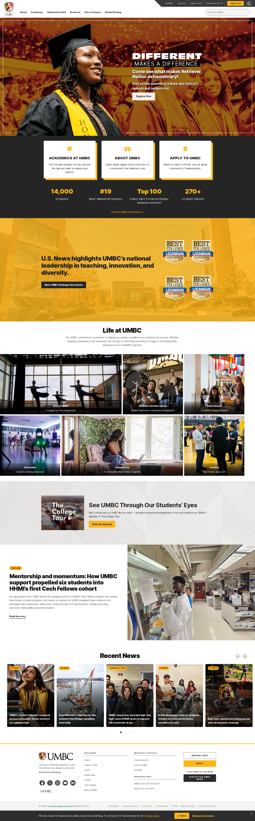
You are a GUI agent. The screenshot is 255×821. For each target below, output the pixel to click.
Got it (183, 816)
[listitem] (30, 695)
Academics (37, 12)
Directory (182, 3)
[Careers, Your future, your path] (214, 446)
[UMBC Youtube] (65, 783)
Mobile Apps (89, 775)
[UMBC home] (6, 9)
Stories (87, 780)
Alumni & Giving (113, 12)
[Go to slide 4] (134, 732)
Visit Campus (90, 785)
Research (75, 12)
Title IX (175, 806)
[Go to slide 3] (129, 732)
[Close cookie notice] (251, 814)
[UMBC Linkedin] (73, 783)
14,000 (62, 191)
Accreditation (114, 806)
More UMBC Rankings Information (64, 284)
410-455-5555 (153, 783)
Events (87, 770)
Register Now (143, 96)
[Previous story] (238, 656)
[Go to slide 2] (125, 732)
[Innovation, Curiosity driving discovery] (30, 446)
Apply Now (235, 3)
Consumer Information (207, 806)
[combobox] (227, 12)
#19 (105, 191)
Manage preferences (203, 816)
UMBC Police (139, 783)
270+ (193, 191)
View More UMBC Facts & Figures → (127, 212)
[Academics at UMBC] (69, 159)
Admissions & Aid (56, 12)
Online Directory (141, 760)
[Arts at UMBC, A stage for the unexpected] (61, 384)
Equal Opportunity (131, 806)
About (23, 12)
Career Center (91, 765)
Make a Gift (196, 3)
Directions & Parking (50, 772)
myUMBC (169, 3)
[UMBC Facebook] (42, 783)
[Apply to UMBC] (185, 159)
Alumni (87, 760)
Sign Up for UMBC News (199, 778)
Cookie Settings (161, 806)
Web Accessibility (189, 806)
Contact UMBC (140, 765)
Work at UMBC (90, 790)
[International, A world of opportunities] (214, 384)
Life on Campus (92, 12)
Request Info (200, 755)
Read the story (17, 616)
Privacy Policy (153, 816)
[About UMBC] (127, 159)
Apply (199, 763)
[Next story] (245, 656)
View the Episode (102, 524)
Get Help (138, 770)
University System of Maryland (61, 806)
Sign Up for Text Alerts (144, 788)
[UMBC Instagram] (57, 783)
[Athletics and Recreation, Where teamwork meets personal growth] (153, 384)
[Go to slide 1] (121, 732)
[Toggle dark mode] (248, 3)
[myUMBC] (46, 791)
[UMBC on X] (50, 783)
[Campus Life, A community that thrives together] (122, 446)
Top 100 (149, 191)
